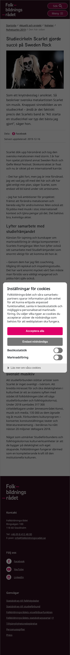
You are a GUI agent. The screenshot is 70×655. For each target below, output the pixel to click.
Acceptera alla (35, 330)
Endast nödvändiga (35, 341)
